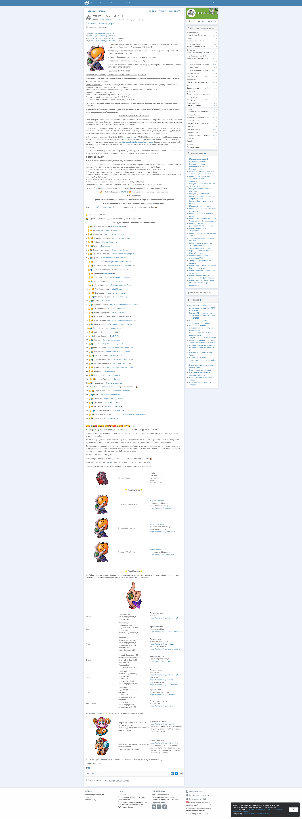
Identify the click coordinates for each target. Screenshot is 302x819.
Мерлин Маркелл (157, 501)
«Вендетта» (108, 273)
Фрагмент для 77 (119, 410)
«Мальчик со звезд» (112, 406)
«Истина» (116, 379)
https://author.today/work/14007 (162, 555)
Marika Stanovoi (105, 20)
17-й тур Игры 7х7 (196, 186)
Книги (93, 3)
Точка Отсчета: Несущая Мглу (116, 234)
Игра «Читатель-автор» (198, 268)
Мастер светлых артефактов (124, 254)
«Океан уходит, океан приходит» (119, 265)
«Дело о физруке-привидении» (120, 320)
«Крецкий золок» (117, 226)
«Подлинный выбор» (108, 387)
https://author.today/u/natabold (162, 644)
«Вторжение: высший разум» (120, 324)
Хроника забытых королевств (118, 352)
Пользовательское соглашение (130, 805)
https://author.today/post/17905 (102, 41)
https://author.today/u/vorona (161, 706)
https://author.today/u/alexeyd (162, 724)
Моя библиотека (130, 3)
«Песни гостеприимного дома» (113, 258)
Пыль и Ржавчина (109, 242)
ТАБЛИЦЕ (109, 462)
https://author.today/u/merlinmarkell (164, 618)
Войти (215, 3)
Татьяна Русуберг (157, 524)
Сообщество (115, 3)
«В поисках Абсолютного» (120, 359)
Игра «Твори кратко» (197, 253)
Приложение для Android (199, 795)
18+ (187, 802)
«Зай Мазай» (117, 289)
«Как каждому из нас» (121, 238)
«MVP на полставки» (103, 207)
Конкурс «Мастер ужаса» (199, 176)
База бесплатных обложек (200, 370)
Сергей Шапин (174, 800)
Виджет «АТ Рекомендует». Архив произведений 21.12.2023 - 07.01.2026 (202, 308)
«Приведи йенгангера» (111, 340)
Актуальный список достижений (202, 338)
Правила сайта (124, 800)
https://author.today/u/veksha (161, 680)
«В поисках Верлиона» (110, 395)
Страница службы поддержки (164, 797)
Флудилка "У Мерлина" (200, 293)
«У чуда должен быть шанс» (119, 262)
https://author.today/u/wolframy (162, 695)
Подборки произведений (94, 795)
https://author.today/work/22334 (120, 367)
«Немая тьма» (116, 356)
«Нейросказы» (118, 312)
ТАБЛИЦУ (125, 192)
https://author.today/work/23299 (123, 305)
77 (89, 768)
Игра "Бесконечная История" (201, 251)
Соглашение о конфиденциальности (132, 802)
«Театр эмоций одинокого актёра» (130, 414)
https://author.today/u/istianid (161, 661)
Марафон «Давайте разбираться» (203, 265)
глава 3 (115, 230)
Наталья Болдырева (158, 550)
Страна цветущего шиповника (120, 348)
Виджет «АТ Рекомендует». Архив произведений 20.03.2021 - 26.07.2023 (202, 315)
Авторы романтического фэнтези (202, 343)
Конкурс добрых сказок (199, 194)
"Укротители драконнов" (116, 293)
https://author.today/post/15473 (102, 38)
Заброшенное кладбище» (124, 391)
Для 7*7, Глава (116, 336)
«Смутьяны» (112, 402)
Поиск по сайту (90, 800)
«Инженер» (106, 301)
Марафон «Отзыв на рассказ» (201, 280)
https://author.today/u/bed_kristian (163, 685)
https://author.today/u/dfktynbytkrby (164, 743)
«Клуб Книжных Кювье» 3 (199, 248)
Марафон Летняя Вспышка (200, 206)
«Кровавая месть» (113, 328)
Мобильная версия (196, 791)
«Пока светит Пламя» (120, 250)
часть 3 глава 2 (104, 230)
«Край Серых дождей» (113, 399)
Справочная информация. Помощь (132, 797)
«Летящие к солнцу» (120, 363)
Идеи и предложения (160, 795)
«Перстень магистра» (114, 383)
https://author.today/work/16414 (162, 532)
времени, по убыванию (118, 780)
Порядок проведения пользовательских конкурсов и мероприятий (202, 327)
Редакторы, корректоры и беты (202, 340)
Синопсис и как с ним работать (202, 345)
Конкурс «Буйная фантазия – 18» (202, 184)
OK (293, 810)
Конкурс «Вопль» (196, 169)
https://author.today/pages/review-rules (137, 142)
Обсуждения (104, 3)
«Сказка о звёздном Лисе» (121, 285)
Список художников (197, 358)
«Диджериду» (109, 371)
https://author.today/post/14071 (102, 36)
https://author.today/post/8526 (102, 33)
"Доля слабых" (115, 375)
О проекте (122, 795)
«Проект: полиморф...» (121, 297)
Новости (87, 797)
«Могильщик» (117, 281)
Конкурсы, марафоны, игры (101, 23)
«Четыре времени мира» (119, 277)
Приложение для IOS (197, 799)
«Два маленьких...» (107, 246)
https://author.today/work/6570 (162, 508)
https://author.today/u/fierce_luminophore (166, 632)
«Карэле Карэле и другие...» (113, 344)
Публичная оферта (125, 807)
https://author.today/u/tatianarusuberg (165, 649)
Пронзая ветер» (111, 418)
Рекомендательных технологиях (257, 814)
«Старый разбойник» (116, 308)
